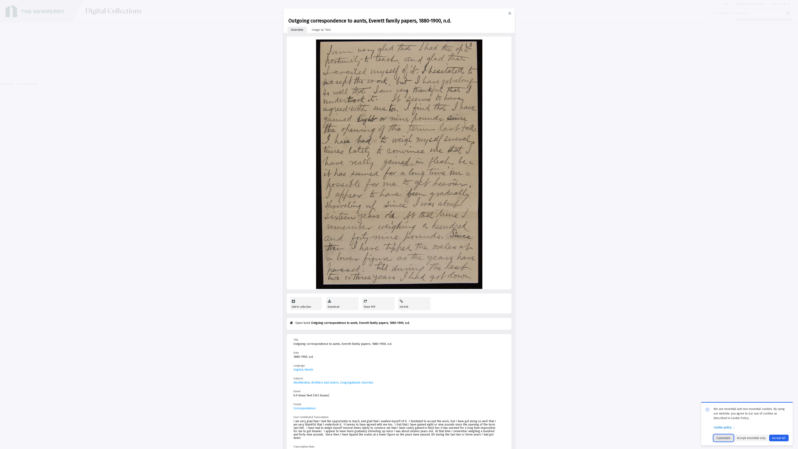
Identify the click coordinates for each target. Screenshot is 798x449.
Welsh (309, 369)
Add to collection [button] (301, 306)
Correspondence (304, 408)
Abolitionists (301, 382)
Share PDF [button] (370, 306)
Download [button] (333, 306)
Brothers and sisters (325, 382)
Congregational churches (356, 382)
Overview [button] (297, 30)
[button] (509, 13)
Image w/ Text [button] (321, 30)
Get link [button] (404, 306)
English (298, 369)
